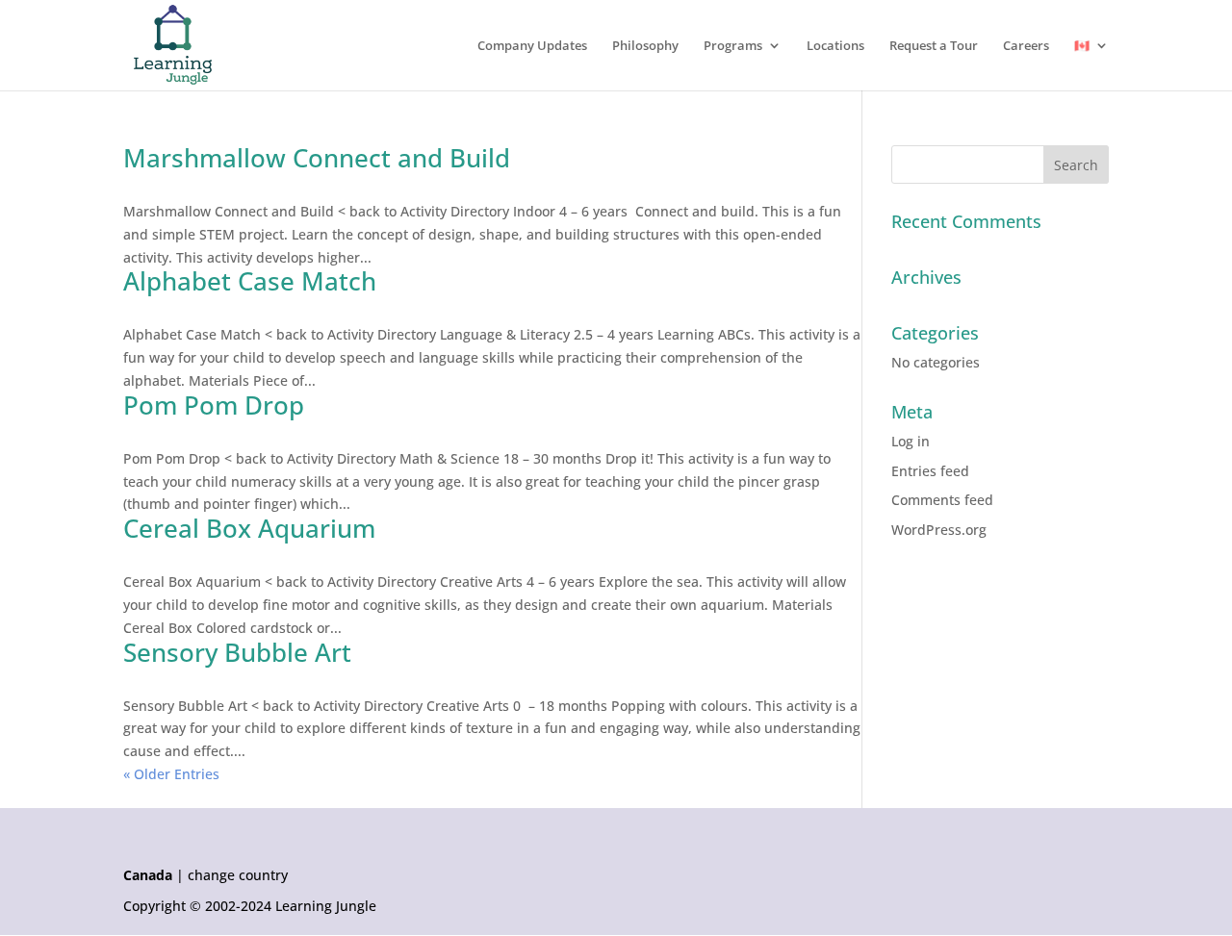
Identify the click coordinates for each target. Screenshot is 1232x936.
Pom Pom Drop (213, 405)
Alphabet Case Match (249, 281)
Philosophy (645, 46)
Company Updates (532, 46)
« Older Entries (171, 774)
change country (238, 875)
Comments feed (942, 500)
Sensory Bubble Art (237, 652)
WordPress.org (939, 529)
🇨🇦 (1082, 46)
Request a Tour (933, 46)
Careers (1026, 46)
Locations (835, 46)
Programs (733, 46)
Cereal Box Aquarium (249, 528)
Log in (910, 441)
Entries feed (930, 471)
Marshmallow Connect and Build (316, 157)
